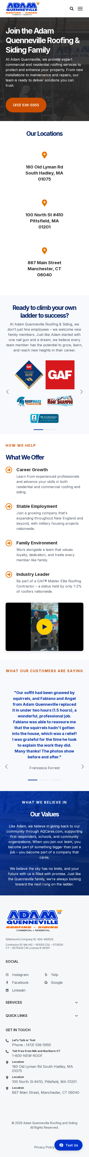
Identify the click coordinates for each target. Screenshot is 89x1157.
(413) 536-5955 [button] (26, 105)
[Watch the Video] (44, 627)
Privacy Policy (44, 1147)
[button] (72, 9)
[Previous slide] (8, 392)
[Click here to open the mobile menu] (80, 8)
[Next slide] (81, 392)
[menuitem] (24, 976)
